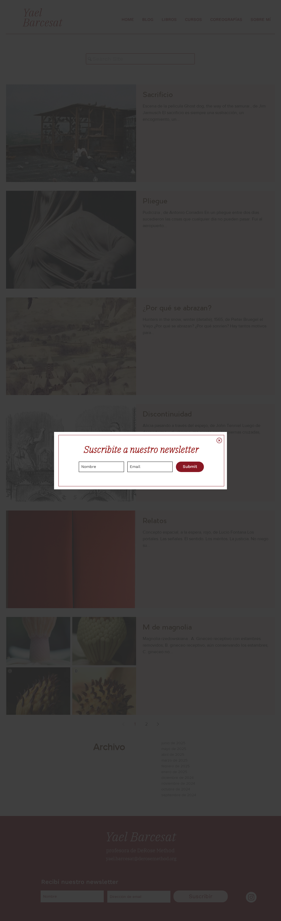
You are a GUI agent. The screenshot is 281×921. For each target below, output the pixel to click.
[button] (219, 440)
